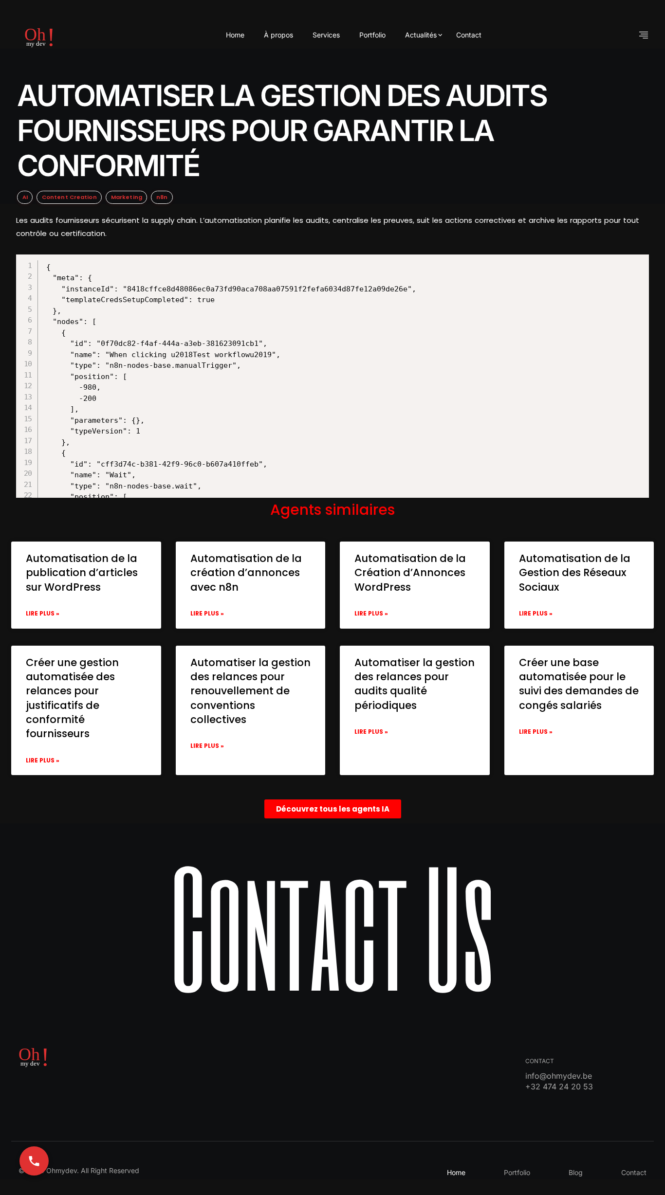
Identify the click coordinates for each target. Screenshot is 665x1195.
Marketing (126, 197)
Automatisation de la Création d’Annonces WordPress (410, 572)
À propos (278, 35)
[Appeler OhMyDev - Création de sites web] (34, 1161)
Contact (468, 35)
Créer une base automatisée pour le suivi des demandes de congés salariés (579, 683)
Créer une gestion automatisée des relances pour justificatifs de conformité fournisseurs (72, 698)
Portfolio (372, 35)
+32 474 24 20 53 (559, 1086)
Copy (345, 263)
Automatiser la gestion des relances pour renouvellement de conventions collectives (250, 691)
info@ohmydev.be (558, 1076)
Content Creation (69, 197)
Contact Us (332, 925)
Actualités (421, 35)
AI (25, 197)
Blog (576, 1172)
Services (326, 35)
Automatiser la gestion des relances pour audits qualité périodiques (414, 683)
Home (235, 35)
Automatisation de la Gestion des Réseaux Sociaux (574, 572)
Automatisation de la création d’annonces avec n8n (246, 572)
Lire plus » (42, 613)
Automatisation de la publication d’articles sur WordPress (82, 572)
